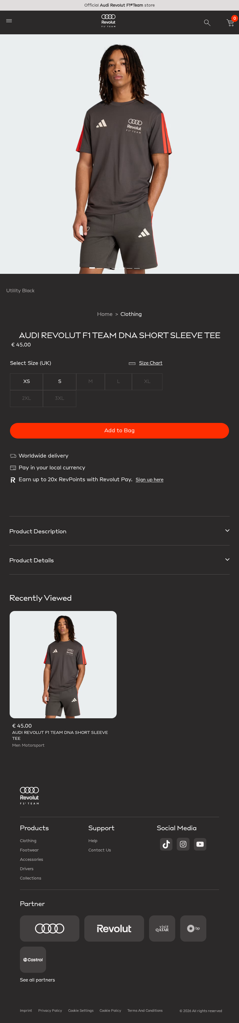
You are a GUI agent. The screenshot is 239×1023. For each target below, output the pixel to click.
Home (105, 314)
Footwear (29, 850)
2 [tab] (100, 265)
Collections (30, 878)
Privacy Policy (50, 1010)
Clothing (131, 314)
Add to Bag (119, 430)
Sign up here (149, 480)
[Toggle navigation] (9, 20)
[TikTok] (166, 844)
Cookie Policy (110, 1010)
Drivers (27, 869)
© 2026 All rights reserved (201, 1011)
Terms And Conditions (144, 1010)
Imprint (26, 1010)
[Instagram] (183, 844)
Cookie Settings (80, 1010)
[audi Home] (108, 20)
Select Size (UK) (30, 363)
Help (92, 841)
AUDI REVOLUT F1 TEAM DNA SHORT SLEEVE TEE (60, 735)
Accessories (31, 859)
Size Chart (150, 363)
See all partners (37, 980)
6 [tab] (130, 265)
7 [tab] (137, 265)
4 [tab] (115, 265)
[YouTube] (200, 844)
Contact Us (99, 850)
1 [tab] (92, 265)
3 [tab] (107, 265)
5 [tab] (122, 265)
